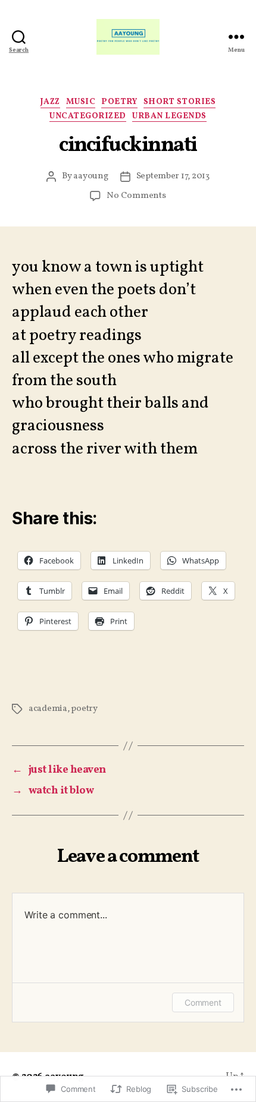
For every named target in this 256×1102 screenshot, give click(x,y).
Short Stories (179, 102)
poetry (119, 102)
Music (81, 102)
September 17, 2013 (173, 176)
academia (48, 709)
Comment (203, 1002)
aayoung (90, 176)
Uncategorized (87, 116)
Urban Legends (169, 116)
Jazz (50, 102)
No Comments (136, 196)
